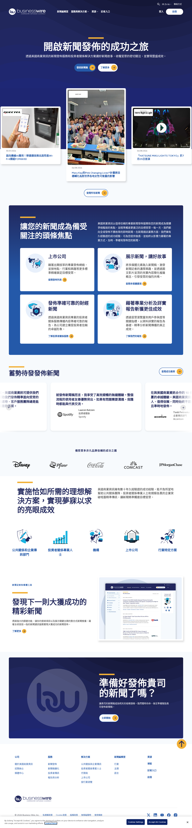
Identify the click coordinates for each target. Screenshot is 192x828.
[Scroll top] (181, 744)
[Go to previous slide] (9, 407)
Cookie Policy (51, 823)
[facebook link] (168, 815)
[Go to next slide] (183, 407)
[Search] (158, 4)
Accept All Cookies (157, 822)
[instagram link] (175, 815)
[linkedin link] (155, 815)
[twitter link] (148, 815)
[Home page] (27, 11)
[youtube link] (162, 815)
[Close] (187, 822)
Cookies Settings (135, 822)
